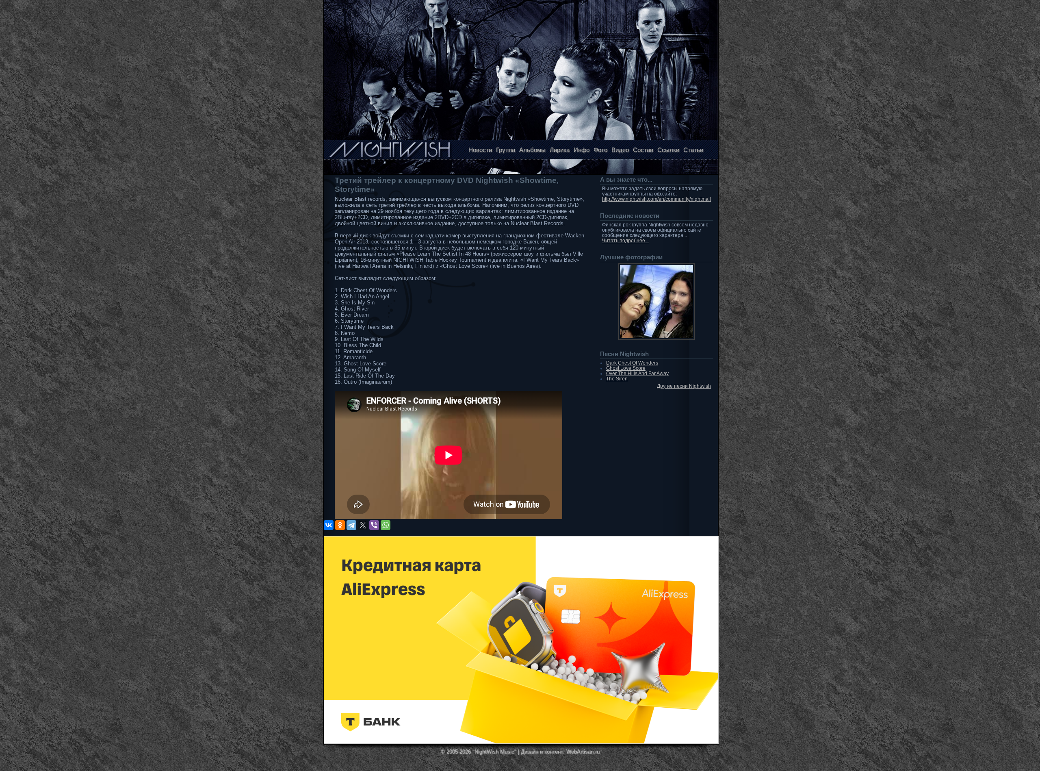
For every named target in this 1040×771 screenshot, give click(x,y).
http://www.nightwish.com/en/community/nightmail (656, 199)
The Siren (617, 378)
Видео (620, 149)
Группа (505, 149)
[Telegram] (351, 525)
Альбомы (532, 149)
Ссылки (668, 149)
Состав (643, 149)
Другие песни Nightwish (684, 386)
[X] (363, 525)
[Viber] (374, 525)
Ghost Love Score (626, 368)
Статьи (693, 149)
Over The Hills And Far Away (637, 373)
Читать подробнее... (625, 240)
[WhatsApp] (385, 525)
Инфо (581, 149)
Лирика (560, 149)
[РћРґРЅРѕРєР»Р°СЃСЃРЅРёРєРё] (340, 525)
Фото (600, 149)
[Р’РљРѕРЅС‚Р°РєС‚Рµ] (329, 525)
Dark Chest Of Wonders (632, 362)
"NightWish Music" (494, 752)
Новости (480, 149)
